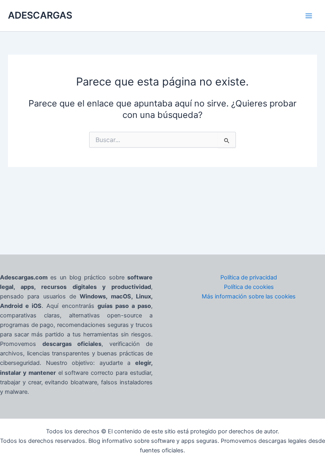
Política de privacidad (248, 277)
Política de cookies (249, 286)
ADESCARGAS (40, 15)
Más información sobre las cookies (249, 296)
